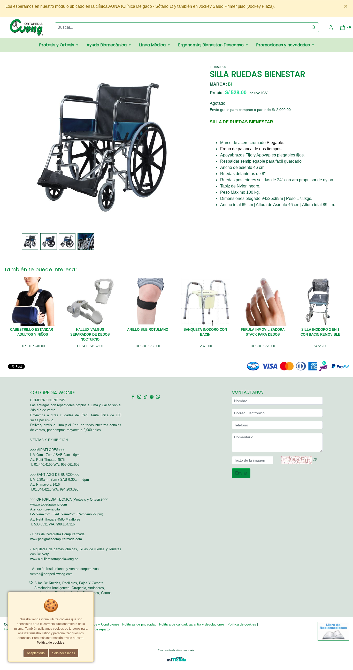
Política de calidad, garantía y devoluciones (192, 624)
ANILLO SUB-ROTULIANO (147, 330)
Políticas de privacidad (139, 624)
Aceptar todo (36, 653)
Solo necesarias (63, 653)
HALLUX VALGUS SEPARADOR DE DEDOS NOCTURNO (90, 334)
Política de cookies (241, 624)
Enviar (241, 473)
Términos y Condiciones (101, 624)
